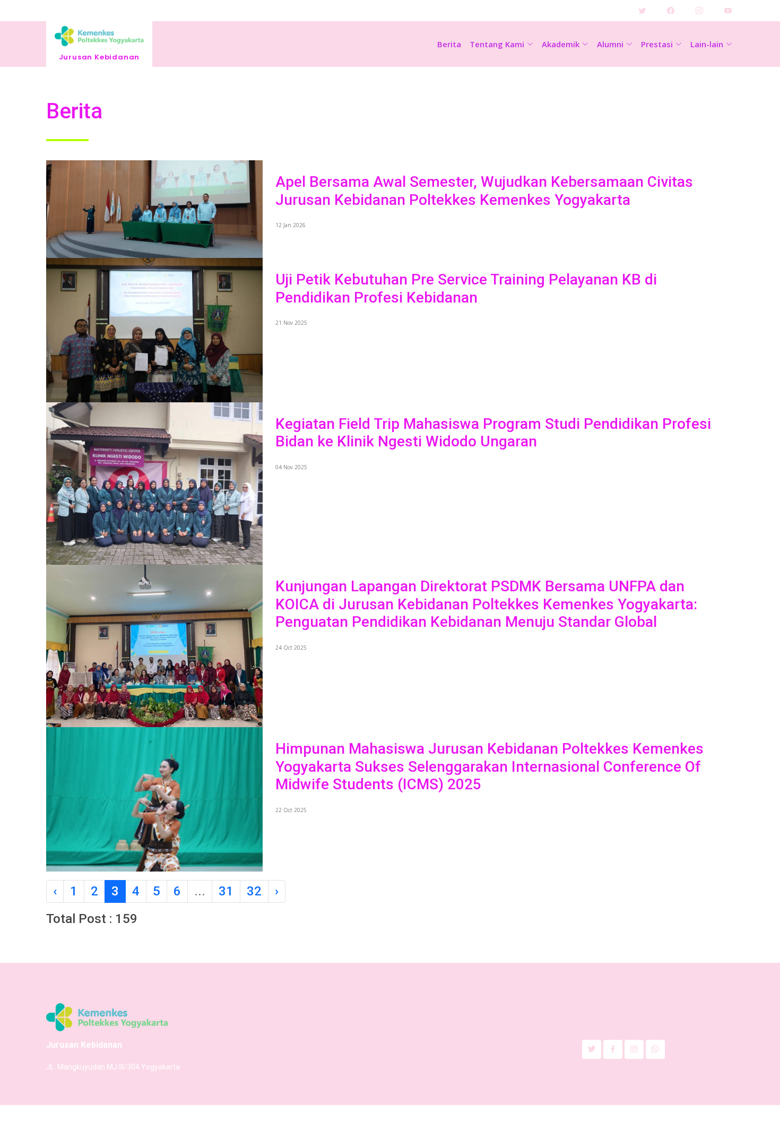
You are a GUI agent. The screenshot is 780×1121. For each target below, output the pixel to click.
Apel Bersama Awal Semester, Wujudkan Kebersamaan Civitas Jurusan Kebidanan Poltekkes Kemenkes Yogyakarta (484, 191)
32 (254, 891)
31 (226, 891)
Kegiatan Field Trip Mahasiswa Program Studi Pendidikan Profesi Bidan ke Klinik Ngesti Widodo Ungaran (493, 433)
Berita (449, 44)
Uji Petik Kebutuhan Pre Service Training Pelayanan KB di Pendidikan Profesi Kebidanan (466, 288)
